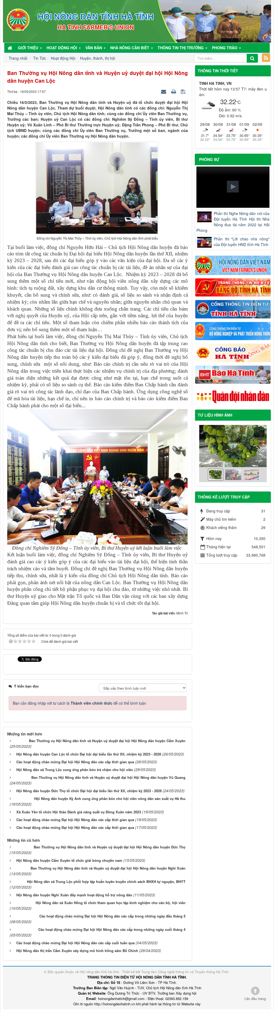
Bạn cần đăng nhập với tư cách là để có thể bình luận (79, 703)
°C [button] (238, 102)
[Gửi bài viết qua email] (164, 91)
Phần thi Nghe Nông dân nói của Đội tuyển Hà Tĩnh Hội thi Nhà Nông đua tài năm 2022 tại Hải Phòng (232, 222)
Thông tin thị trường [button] (181, 47)
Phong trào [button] (225, 47)
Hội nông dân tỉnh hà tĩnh (99, 971)
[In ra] (174, 91)
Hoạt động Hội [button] (62, 47)
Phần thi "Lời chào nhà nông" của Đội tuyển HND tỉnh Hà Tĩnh (241, 241)
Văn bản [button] (94, 47)
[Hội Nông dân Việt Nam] (233, 264)
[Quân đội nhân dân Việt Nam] (233, 396)
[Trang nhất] (10, 47)
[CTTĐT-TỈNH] (233, 308)
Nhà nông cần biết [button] (130, 47)
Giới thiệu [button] (28, 47)
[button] (233, 186)
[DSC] (233, 286)
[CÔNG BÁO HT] (233, 352)
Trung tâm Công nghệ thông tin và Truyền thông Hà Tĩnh (184, 971)
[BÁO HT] (233, 374)
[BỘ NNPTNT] (233, 330)
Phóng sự (209, 159)
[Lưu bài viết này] (184, 91)
